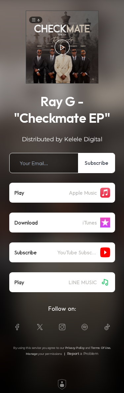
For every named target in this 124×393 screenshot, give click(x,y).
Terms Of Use (100, 348)
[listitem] (62, 163)
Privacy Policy (74, 348)
